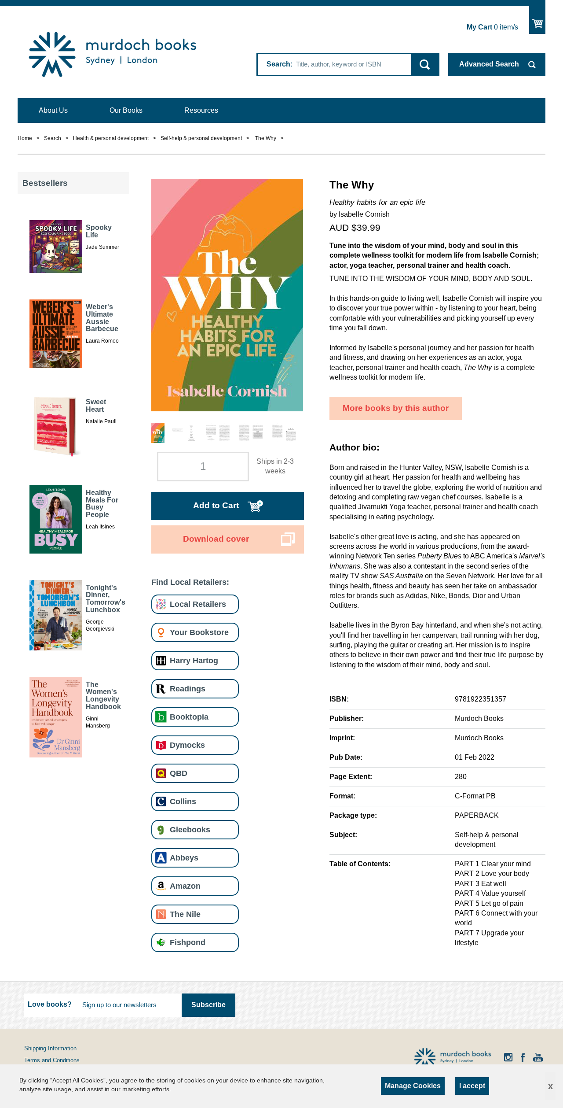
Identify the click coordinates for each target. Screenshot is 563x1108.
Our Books (126, 110)
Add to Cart (216, 505)
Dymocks (187, 745)
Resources (201, 110)
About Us (53, 110)
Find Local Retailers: (190, 582)
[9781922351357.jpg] (227, 294)
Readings (187, 688)
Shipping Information (50, 1048)
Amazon (185, 885)
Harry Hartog (194, 660)
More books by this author (396, 408)
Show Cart (537, 20)
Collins (183, 801)
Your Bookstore (199, 632)
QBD (178, 773)
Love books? (50, 1004)
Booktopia (189, 716)
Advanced (489, 64)
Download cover (216, 538)
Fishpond (187, 942)
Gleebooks (190, 829)
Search (278, 64)
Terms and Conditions (52, 1060)
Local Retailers (198, 604)
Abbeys (184, 857)
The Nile (185, 914)
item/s (492, 27)
